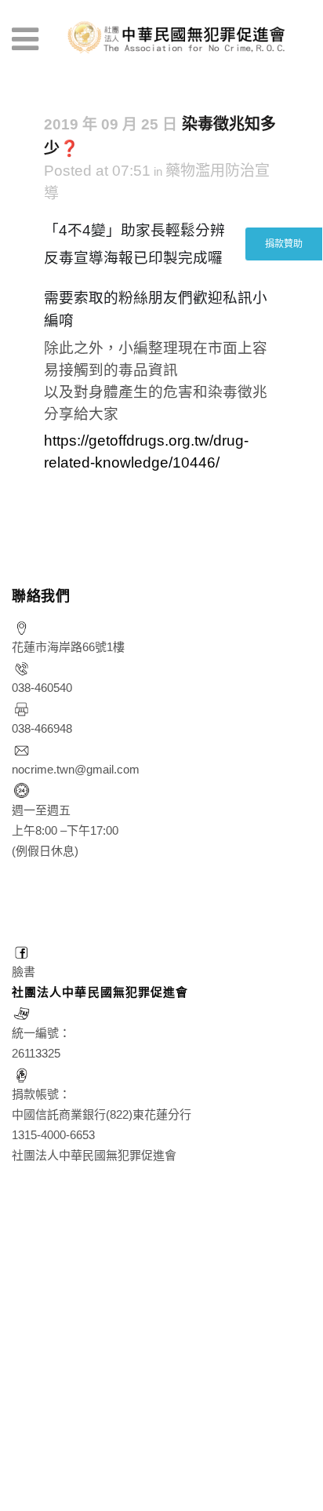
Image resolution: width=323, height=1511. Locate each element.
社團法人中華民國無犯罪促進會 (100, 992)
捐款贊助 (284, 243)
